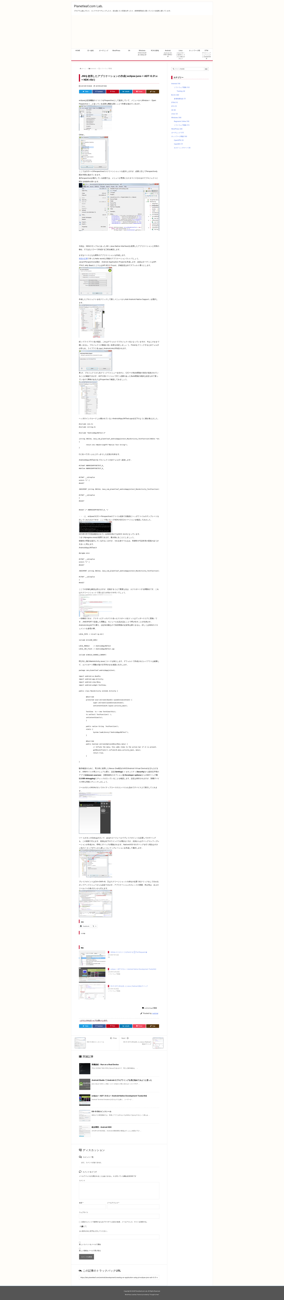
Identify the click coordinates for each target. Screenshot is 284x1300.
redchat (155, 1013)
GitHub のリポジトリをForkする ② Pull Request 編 (128, 952)
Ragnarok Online (181, 121)
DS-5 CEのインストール (101, 1111)
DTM (174, 102)
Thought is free (154, 1294)
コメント (82, 1180)
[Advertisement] (142, 31)
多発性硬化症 (180, 99)
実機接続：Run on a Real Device (105, 1064)
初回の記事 (83, 258)
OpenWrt (178, 144)
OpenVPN (179, 140)
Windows (176, 117)
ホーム (84, 68)
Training (181, 91)
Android (93, 68)
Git (173, 110)
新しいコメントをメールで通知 (90, 1244)
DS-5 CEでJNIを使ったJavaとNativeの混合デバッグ (129, 986)
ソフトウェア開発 (106, 68)
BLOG (175, 95)
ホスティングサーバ (182, 148)
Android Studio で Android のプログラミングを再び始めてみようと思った (122, 1080)
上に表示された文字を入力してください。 (93, 1231)
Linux (174, 114)
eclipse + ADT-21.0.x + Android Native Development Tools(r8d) (133, 969)
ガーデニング (177, 133)
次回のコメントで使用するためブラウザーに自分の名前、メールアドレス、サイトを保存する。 (114, 1222)
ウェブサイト (83, 1212)
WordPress (176, 129)
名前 (81, 1203)
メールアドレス (113, 1203)
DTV (174, 106)
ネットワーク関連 (179, 136)
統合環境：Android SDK (102, 1127)
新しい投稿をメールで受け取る (90, 1250)
